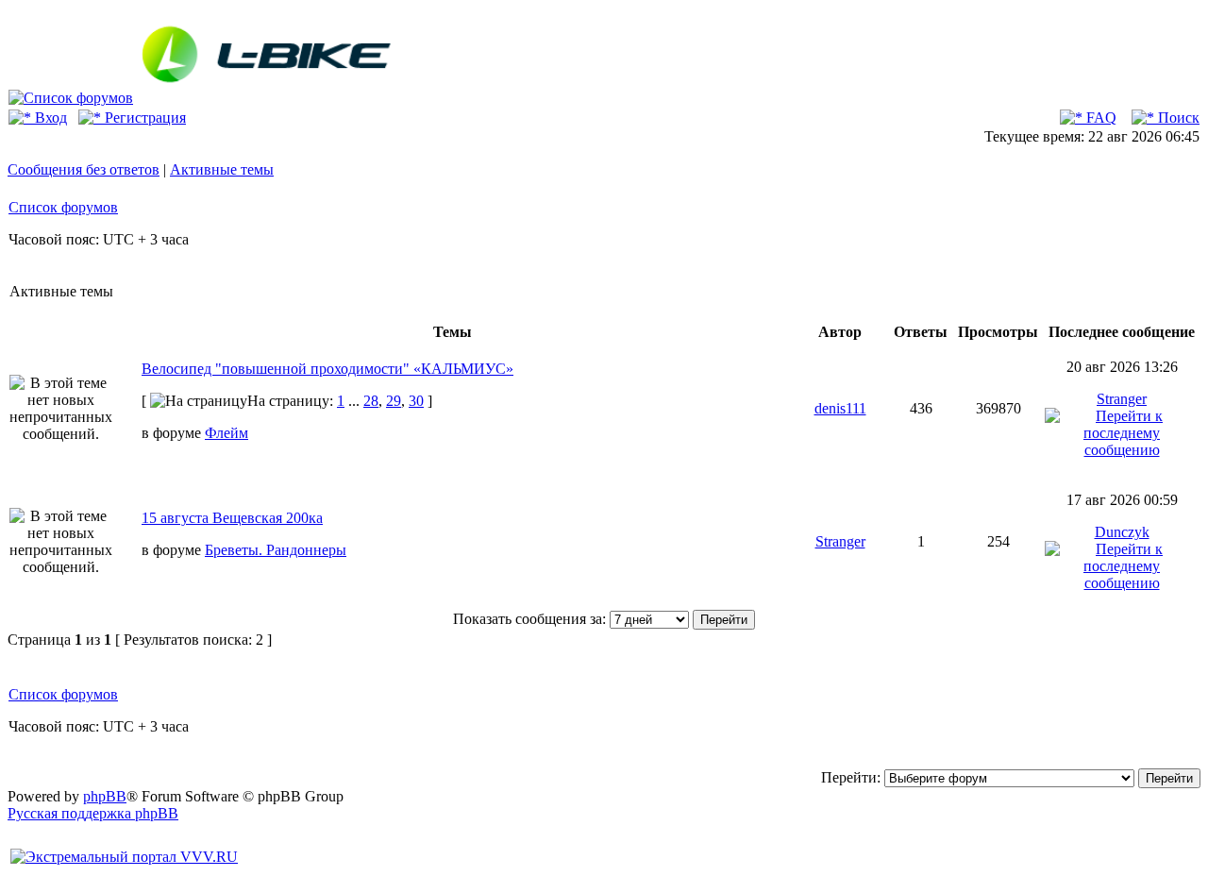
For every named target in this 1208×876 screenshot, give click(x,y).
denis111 (840, 408)
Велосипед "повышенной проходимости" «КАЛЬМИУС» (327, 369)
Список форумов (63, 207)
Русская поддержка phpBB (93, 813)
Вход (49, 118)
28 (370, 401)
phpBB (104, 796)
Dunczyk (1122, 532)
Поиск (1177, 118)
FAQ (1099, 118)
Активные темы (222, 169)
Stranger (1122, 399)
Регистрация (143, 118)
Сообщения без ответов (83, 169)
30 (416, 401)
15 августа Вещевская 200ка (232, 518)
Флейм (226, 433)
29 (393, 401)
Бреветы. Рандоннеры (275, 550)
